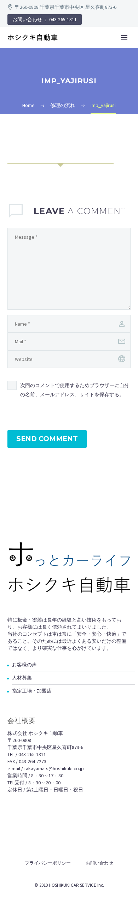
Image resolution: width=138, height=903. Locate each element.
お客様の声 (24, 664)
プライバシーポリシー (48, 863)
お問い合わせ (99, 863)
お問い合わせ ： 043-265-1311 (44, 19)
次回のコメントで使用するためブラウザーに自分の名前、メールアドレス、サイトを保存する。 (74, 390)
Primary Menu (124, 37)
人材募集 (22, 678)
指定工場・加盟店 (32, 691)
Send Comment (47, 439)
